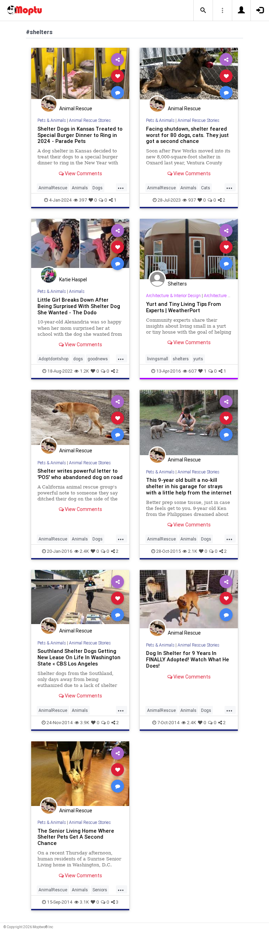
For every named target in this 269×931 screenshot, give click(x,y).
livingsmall (157, 358)
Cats (205, 187)
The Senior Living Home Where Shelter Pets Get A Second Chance (75, 837)
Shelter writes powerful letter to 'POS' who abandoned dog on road (80, 473)
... (121, 187)
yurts (198, 358)
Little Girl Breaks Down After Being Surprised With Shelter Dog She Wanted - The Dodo (78, 306)
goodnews (98, 358)
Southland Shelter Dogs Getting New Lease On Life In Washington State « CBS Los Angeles (78, 657)
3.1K (84, 902)
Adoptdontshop (54, 358)
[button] (203, 10)
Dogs (97, 187)
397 (83, 200)
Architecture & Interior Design (173, 295)
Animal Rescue (75, 108)
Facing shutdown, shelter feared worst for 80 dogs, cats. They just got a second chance (187, 135)
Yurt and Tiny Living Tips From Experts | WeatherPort (183, 307)
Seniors (99, 889)
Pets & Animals (51, 120)
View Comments (83, 173)
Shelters (177, 284)
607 (192, 371)
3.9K (84, 723)
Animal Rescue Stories (90, 120)
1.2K (84, 371)
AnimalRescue (53, 187)
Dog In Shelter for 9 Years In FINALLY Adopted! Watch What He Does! (187, 659)
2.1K (192, 551)
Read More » (80, 75)
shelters (181, 358)
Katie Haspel (73, 279)
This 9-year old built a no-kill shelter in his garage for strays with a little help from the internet (189, 486)
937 (192, 200)
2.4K (84, 551)
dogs (78, 358)
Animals (80, 187)
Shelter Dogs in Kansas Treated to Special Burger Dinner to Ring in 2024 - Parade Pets (80, 135)
